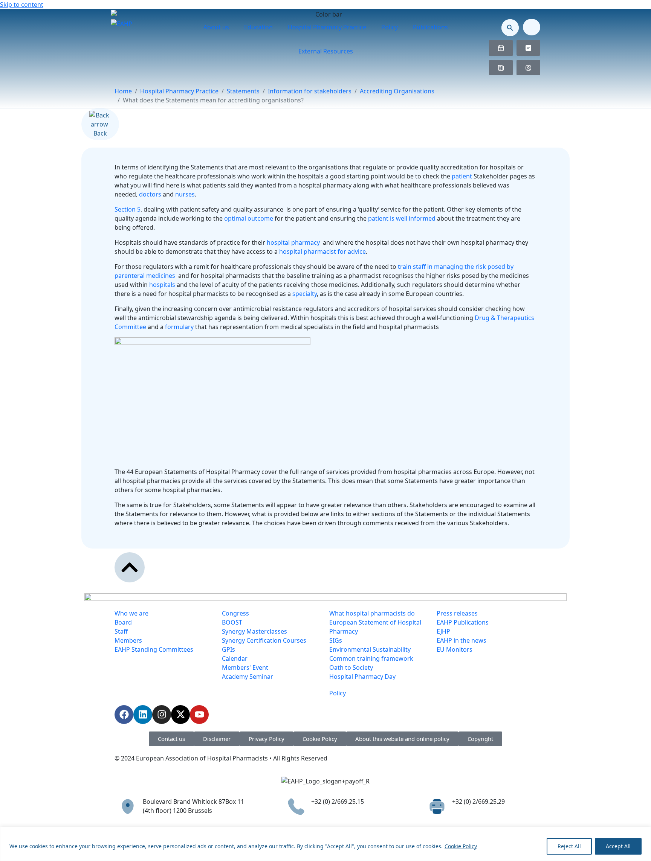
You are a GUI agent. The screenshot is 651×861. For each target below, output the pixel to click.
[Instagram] (161, 714)
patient (463, 176)
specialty (304, 294)
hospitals (162, 284)
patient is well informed (402, 218)
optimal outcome (248, 218)
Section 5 (128, 209)
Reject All (569, 846)
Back (100, 133)
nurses (185, 194)
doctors (150, 194)
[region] (325, 844)
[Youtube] (199, 714)
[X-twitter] (180, 714)
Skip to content (21, 4)
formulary (180, 327)
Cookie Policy (461, 846)
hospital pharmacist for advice (322, 251)
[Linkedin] (142, 714)
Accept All (618, 846)
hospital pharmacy (294, 242)
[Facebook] (124, 714)
